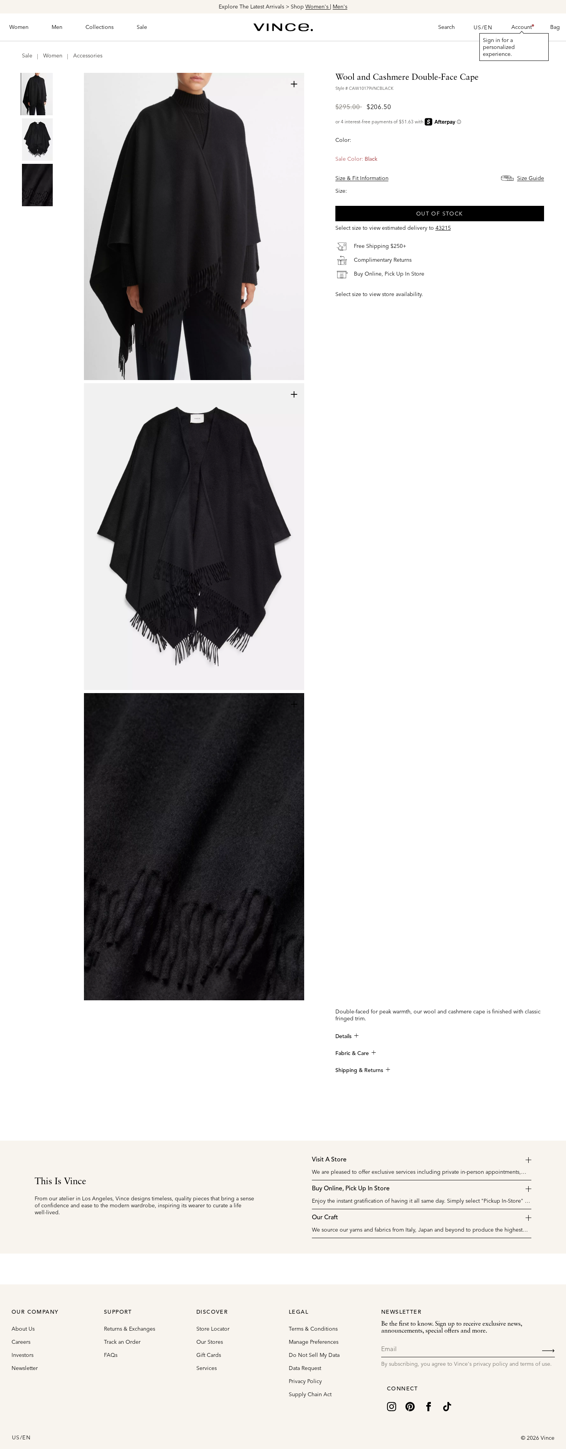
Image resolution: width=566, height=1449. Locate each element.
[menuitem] (19, 27)
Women (52, 55)
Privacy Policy (305, 1381)
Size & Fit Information (361, 178)
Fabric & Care (352, 1053)
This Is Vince (60, 1181)
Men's (340, 6)
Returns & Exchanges (129, 1328)
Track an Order (122, 1341)
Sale (27, 55)
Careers (21, 1341)
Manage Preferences (313, 1341)
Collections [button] (99, 27)
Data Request (305, 1368)
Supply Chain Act (310, 1394)
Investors (22, 1354)
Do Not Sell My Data (314, 1354)
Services (206, 1368)
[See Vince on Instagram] (391, 1405)
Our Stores (209, 1341)
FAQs (110, 1354)
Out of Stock (439, 213)
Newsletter (25, 1368)
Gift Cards (208, 1354)
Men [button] (57, 27)
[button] (521, 27)
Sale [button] (142, 27)
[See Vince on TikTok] (447, 1405)
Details (343, 1036)
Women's (317, 6)
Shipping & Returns (359, 1070)
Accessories (87, 55)
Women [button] (18, 27)
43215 (443, 227)
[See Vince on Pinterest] (410, 1405)
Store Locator (212, 1328)
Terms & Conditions (313, 1328)
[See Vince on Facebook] (428, 1405)
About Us (23, 1328)
